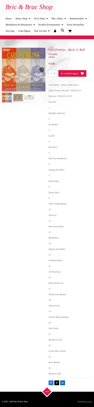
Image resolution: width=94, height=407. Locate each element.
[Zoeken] (62, 30)
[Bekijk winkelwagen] (69, 31)
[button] (7, 97)
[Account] (55, 31)
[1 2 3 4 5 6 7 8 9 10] (53, 73)
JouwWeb (89, 402)
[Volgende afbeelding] (41, 69)
